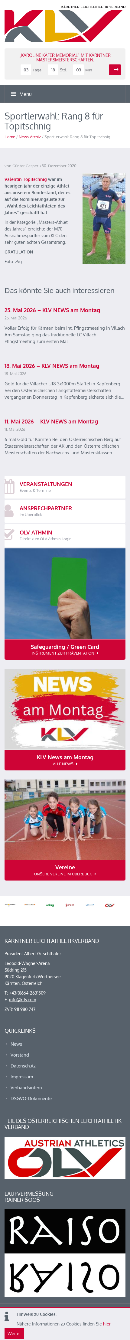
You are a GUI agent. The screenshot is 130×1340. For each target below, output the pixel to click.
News (16, 1044)
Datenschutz (23, 1066)
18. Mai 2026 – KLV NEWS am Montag (52, 365)
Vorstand (20, 1055)
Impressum (22, 1077)
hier (107, 1323)
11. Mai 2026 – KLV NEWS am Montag (51, 421)
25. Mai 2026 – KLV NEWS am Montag (52, 310)
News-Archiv (30, 136)
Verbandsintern (26, 1087)
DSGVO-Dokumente (31, 1098)
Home (10, 136)
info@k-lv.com (22, 999)
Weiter (14, 1333)
